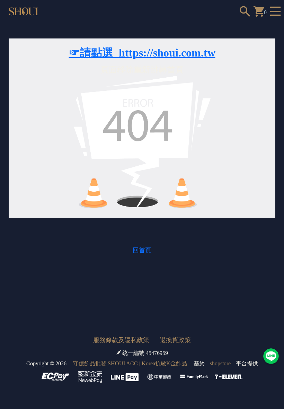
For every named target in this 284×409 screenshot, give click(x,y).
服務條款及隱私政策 (121, 340)
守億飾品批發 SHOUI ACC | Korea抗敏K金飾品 (130, 363)
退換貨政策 (175, 340)
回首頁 (142, 250)
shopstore (220, 363)
